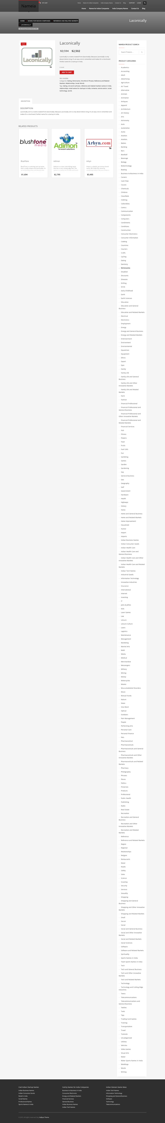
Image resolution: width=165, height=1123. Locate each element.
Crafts (123, 253)
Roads (123, 867)
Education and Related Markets (133, 312)
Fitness (123, 434)
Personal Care (126, 730)
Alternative (125, 90)
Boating (124, 170)
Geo (122, 480)
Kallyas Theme (44, 1117)
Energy (123, 327)
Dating (69, 81)
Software (124, 947)
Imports (124, 536)
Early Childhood (127, 291)
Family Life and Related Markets (129, 390)
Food (123, 442)
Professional (125, 794)
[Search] (142, 52)
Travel (123, 1030)
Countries (124, 245)
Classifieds (125, 196)
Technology (125, 983)
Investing (124, 597)
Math (123, 650)
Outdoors (124, 715)
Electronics (125, 320)
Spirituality (125, 954)
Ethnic (123, 358)
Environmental (126, 346)
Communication (127, 211)
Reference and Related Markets (133, 840)
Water (123, 1057)
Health (123, 498)
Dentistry (124, 264)
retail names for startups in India (80, 88)
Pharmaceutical (127, 741)
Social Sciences (126, 943)
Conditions (125, 226)
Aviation (124, 136)
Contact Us (118, 3)
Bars (122, 151)
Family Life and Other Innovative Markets (128, 384)
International (126, 590)
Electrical (124, 316)
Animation (125, 98)
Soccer (123, 921)
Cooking (124, 241)
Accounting (125, 71)
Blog (124, 3)
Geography (125, 483)
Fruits (123, 445)
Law (122, 616)
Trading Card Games (128, 1019)
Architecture (125, 109)
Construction (126, 230)
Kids (122, 609)
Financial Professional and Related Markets (130, 421)
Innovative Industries (129, 582)
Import (123, 532)
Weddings (125, 1064)
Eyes (122, 365)
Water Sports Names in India (132, 1061)
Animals (124, 94)
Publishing (125, 802)
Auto (122, 124)
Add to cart (67, 72)
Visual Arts (125, 1053)
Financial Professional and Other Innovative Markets (130, 415)
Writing (123, 1072)
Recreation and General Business (129, 818)
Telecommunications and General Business (129, 1002)
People (123, 722)
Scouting (124, 882)
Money (123, 677)
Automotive (125, 128)
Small (123, 917)
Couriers (124, 249)
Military (124, 669)
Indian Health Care (128, 548)
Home (79, 3)
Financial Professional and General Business (130, 408)
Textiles (124, 1007)
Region (123, 844)
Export (123, 361)
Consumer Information (129, 238)
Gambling (124, 457)
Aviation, (124, 139)
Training (124, 1023)
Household (125, 525)
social (109, 88)
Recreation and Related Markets (129, 831)
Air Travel (124, 86)
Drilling (123, 283)
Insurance (125, 586)
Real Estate (125, 810)
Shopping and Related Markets (132, 914)
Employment (125, 324)
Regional (124, 848)
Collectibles (125, 204)
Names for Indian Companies (91, 3)
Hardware (124, 495)
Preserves (124, 787)
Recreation (125, 813)
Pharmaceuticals (127, 745)
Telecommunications (129, 997)
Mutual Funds (126, 696)
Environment (126, 342)
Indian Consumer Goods (130, 544)
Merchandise (126, 662)
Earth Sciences (126, 298)
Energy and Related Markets (131, 335)
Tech (123, 965)
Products (124, 791)
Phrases (91, 81)
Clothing (124, 200)
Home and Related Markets (131, 517)
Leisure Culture (127, 624)
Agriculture (125, 82)
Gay (122, 472)
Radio (123, 806)
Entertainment (126, 339)
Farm (123, 396)
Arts (122, 117)
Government (125, 491)
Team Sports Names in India (131, 962)
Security (124, 886)
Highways (124, 502)
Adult (123, 75)
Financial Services (127, 426)
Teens (123, 993)
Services (124, 889)
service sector (102, 88)
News (123, 703)
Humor (123, 529)
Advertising (125, 79)
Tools (123, 1011)
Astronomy (125, 120)
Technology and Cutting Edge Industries (131, 988)
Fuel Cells (124, 449)
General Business (127, 476)
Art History (125, 113)
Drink (123, 287)
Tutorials (124, 1034)
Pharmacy (124, 768)
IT (121, 601)
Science (124, 878)
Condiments (125, 223)
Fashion (124, 400)
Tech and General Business (131, 969)
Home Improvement (128, 521)
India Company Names (107, 3)
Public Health (126, 798)
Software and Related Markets (132, 950)
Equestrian (125, 350)
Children (124, 192)
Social (77, 83)
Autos (123, 132)
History (123, 506)
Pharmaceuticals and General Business (131, 750)
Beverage (124, 158)
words (70, 91)
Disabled (124, 272)
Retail (123, 863)
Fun (122, 453)
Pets (122, 737)
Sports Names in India (129, 958)
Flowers (124, 438)
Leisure (123, 620)
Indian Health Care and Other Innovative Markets (131, 559)
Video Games (126, 1049)
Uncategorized (126, 1038)
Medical (124, 658)
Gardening (125, 468)
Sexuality (124, 893)
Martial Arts (125, 646)
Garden (124, 464)
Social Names (23, 1099)
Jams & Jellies (126, 605)
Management (126, 639)
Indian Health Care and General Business (129, 552)
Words (82, 83)
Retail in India (23, 1096)
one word (71, 86)
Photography (126, 772)
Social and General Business (131, 929)
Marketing (125, 643)
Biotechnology (126, 166)
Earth (123, 294)
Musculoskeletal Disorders (131, 688)
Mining (123, 673)
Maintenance (126, 635)
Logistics (124, 631)
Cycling (123, 257)
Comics (123, 207)
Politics (123, 783)
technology (63, 91)
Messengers (125, 665)
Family (123, 369)
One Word (84, 81)
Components (126, 215)
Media (123, 654)
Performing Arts (127, 726)
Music (123, 692)
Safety (123, 870)
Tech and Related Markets (131, 979)
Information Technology (130, 578)
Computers (125, 219)
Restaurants (125, 859)
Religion (124, 855)
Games (123, 461)
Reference (125, 836)
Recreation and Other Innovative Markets (128, 825)
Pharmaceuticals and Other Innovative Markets (130, 756)
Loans (123, 628)
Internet (124, 593)
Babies (123, 143)
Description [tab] (25, 101)
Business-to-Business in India (132, 173)
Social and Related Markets (131, 939)
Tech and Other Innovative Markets (130, 974)
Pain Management (128, 718)
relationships (64, 88)
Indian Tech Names (128, 571)
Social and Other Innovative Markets (130, 934)
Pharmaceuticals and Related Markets (131, 762)
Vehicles (124, 1045)
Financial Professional (129, 403)
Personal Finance (127, 733)
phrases (77, 86)
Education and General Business (128, 307)
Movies (123, 684)
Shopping (124, 897)
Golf (122, 487)
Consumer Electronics (129, 234)
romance (94, 88)
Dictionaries (76, 81)
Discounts (124, 275)
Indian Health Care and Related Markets (132, 565)
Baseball (124, 154)
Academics (125, 67)
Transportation (126, 1026)
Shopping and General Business (128, 902)
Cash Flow (125, 181)
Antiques (124, 101)
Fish (122, 430)
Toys (122, 1015)
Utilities (124, 1042)
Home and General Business (131, 514)
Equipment (125, 354)
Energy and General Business (132, 331)
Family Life (125, 373)
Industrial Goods (127, 574)
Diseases (124, 279)
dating (65, 86)
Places (123, 779)
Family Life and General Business (129, 378)
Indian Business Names (130, 540)
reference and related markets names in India (96, 86)
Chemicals (125, 189)
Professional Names (25, 1102)
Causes (123, 185)
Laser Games (126, 612)
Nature (123, 699)
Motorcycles (125, 680)
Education (125, 302)
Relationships (70, 83)
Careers (124, 177)
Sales (123, 874)
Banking (124, 147)
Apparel (124, 105)
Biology (123, 162)
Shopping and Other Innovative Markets (132, 908)
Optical (123, 711)
